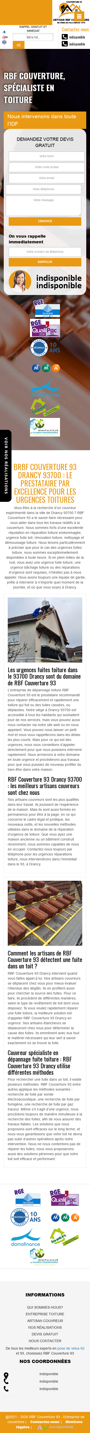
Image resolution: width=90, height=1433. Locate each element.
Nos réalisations (45, 1327)
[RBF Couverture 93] (71, 12)
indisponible (77, 36)
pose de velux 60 (71, 1348)
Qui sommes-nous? (45, 1307)
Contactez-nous (45, 1421)
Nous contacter (45, 1341)
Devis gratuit (45, 1334)
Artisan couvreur (45, 1321)
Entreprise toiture (45, 1314)
